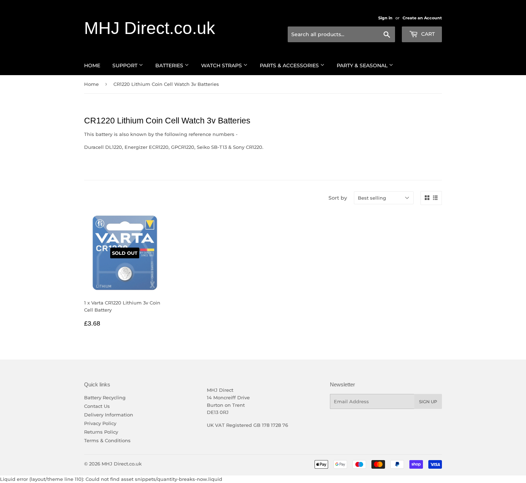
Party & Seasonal (363, 65)
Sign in (385, 17)
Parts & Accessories (290, 65)
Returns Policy (101, 432)
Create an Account (422, 17)
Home (92, 65)
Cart (427, 34)
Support (125, 65)
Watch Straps (222, 65)
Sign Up (428, 401)
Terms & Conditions (107, 440)
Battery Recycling (105, 397)
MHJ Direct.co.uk (149, 28)
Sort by (337, 198)
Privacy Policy (100, 423)
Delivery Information (108, 415)
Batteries (170, 65)
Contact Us (97, 406)
